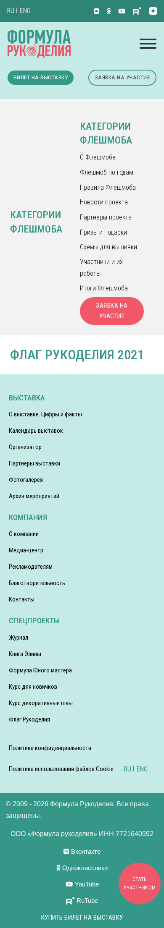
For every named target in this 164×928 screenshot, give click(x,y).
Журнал (18, 637)
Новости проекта (104, 202)
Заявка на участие (122, 77)
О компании (24, 534)
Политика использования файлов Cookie (61, 769)
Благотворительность (37, 583)
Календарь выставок (36, 430)
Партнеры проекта (106, 217)
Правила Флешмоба (108, 187)
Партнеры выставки (34, 463)
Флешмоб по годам (106, 172)
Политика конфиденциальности (50, 748)
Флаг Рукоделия (29, 719)
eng (25, 11)
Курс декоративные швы (41, 703)
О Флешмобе (98, 157)
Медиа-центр (26, 550)
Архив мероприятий (34, 496)
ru (10, 11)
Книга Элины (25, 654)
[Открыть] (148, 44)
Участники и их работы (101, 267)
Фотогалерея (26, 480)
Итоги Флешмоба (104, 288)
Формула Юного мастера (40, 670)
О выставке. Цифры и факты (45, 414)
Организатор (25, 447)
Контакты (21, 599)
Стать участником (140, 883)
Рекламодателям (31, 566)
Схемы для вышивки (108, 247)
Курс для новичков (33, 686)
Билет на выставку (40, 77)
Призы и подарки (103, 232)
